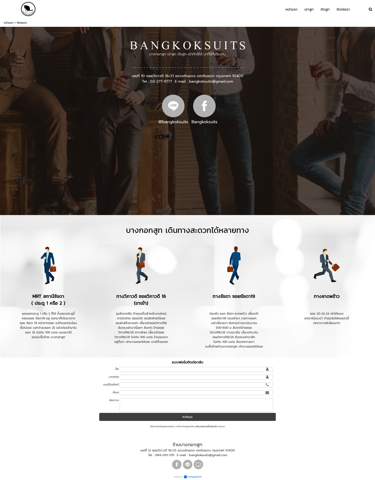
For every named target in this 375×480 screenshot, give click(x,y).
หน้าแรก (8, 23)
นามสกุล (114, 377)
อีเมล (116, 392)
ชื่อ (117, 369)
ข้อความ (114, 400)
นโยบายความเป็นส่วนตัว (206, 426)
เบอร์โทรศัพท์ (111, 385)
